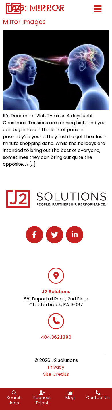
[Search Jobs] (14, 392)
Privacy (56, 367)
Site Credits (56, 374)
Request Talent (42, 400)
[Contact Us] (98, 392)
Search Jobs (14, 400)
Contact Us (98, 397)
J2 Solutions (56, 291)
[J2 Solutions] (56, 276)
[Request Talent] (42, 392)
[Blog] (70, 392)
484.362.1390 (56, 337)
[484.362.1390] (56, 321)
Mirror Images (24, 22)
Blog (70, 397)
